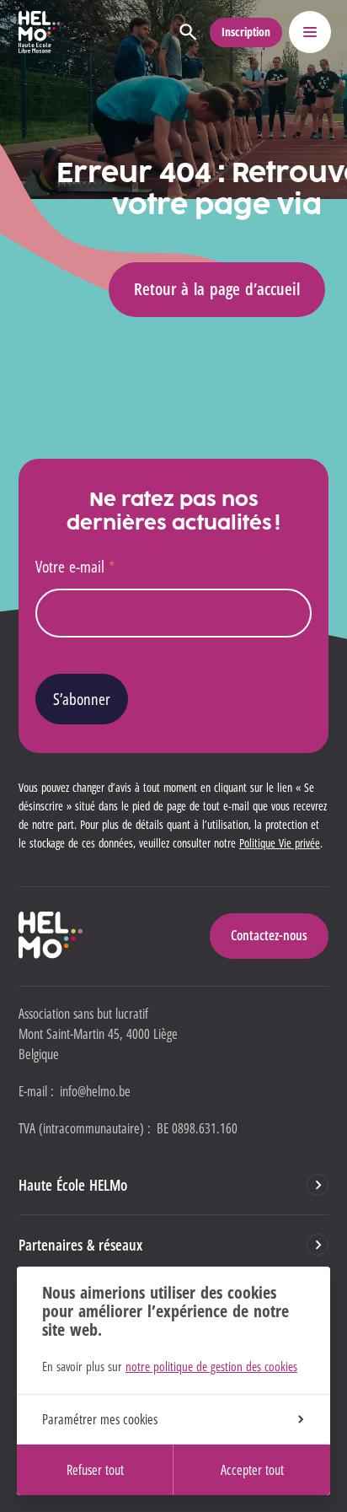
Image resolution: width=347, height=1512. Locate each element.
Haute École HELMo (73, 1185)
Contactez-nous (269, 935)
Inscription (246, 32)
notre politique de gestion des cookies (211, 1366)
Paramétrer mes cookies (99, 1419)
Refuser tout (95, 1470)
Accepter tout (252, 1470)
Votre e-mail (75, 566)
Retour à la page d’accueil (217, 288)
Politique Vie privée (279, 843)
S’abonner (81, 698)
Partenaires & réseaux (80, 1245)
